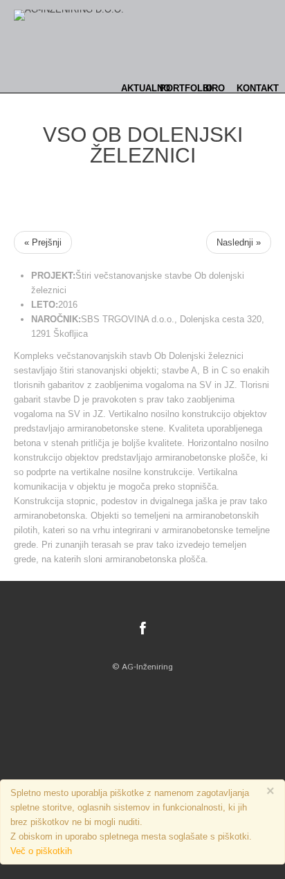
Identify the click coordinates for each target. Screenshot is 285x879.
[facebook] (143, 629)
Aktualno (145, 88)
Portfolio (186, 88)
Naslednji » (239, 242)
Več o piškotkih (41, 851)
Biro (214, 88)
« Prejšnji (43, 242)
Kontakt (258, 88)
